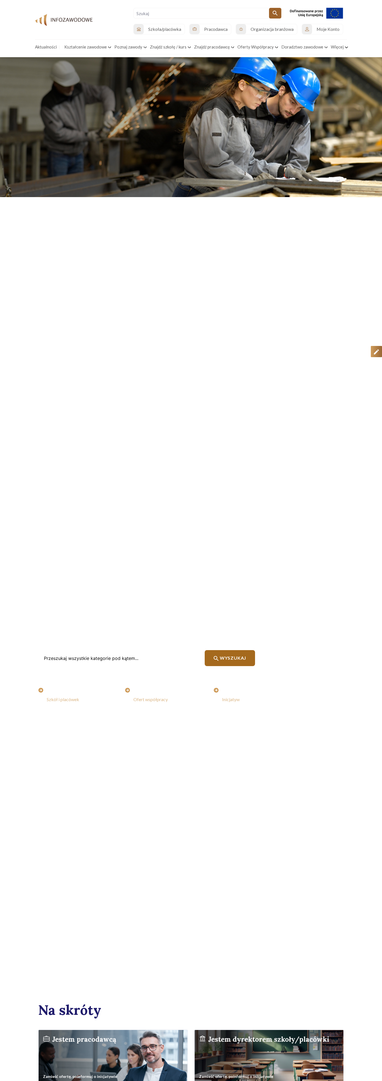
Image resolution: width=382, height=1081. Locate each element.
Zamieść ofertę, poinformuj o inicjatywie (80, 1076)
